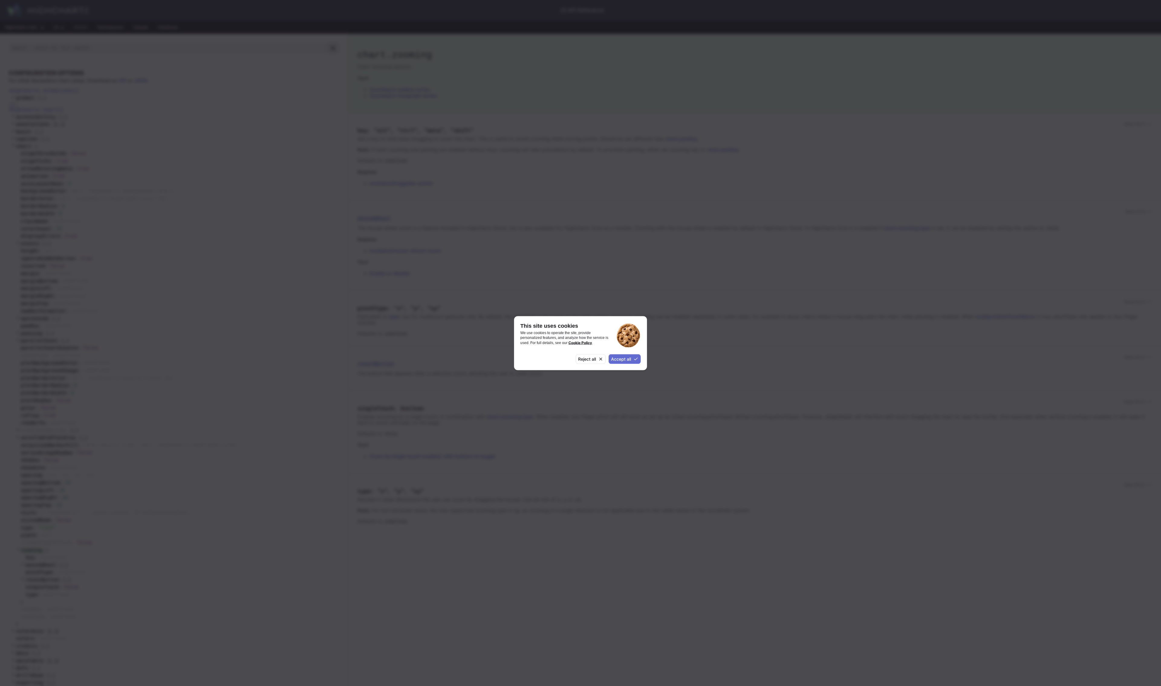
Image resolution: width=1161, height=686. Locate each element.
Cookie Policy (580, 342)
